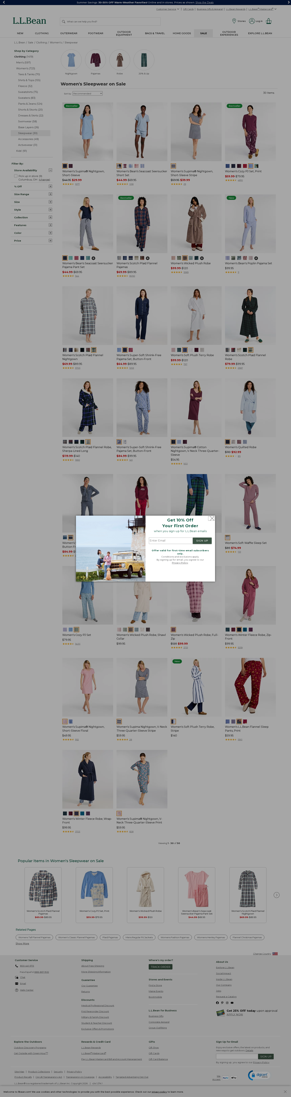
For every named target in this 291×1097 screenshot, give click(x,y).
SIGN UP (202, 540)
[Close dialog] (211, 518)
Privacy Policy (180, 563)
